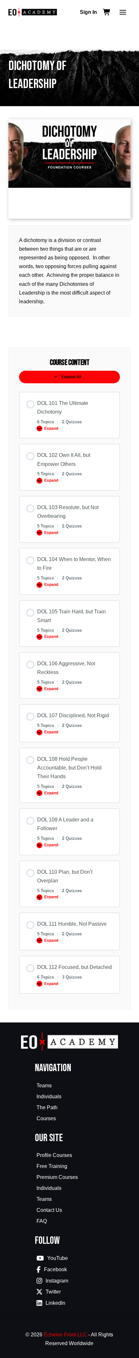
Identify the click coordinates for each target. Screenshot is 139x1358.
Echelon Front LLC (65, 1334)
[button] (123, 12)
